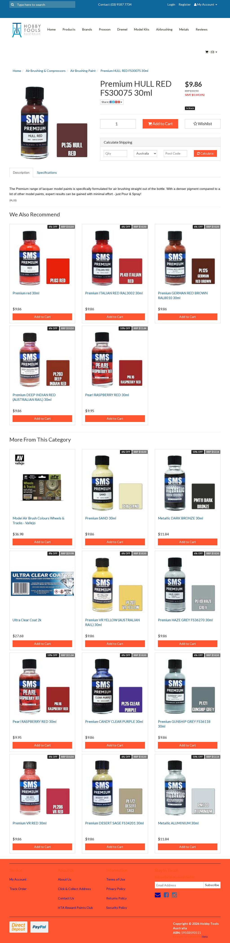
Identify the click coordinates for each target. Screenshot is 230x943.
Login (171, 4)
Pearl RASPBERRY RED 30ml (107, 395)
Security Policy (116, 908)
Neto (205, 936)
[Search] (12, 4)
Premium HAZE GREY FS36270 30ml (185, 620)
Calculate (207, 153)
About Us (64, 879)
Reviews (202, 29)
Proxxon (105, 29)
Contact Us (66, 898)
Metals (184, 29)
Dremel (122, 29)
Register (185, 4)
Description (21, 172)
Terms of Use (115, 879)
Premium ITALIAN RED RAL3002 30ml (114, 293)
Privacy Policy (115, 889)
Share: (106, 102)
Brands (87, 29)
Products (68, 29)
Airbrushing (164, 29)
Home (51, 29)
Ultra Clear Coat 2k (27, 620)
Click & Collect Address (74, 889)
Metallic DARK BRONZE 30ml (180, 518)
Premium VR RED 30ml (29, 823)
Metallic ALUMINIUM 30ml (178, 823)
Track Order (18, 889)
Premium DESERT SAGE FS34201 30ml (114, 823)
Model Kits (141, 29)
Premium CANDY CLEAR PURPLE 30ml (114, 721)
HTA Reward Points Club (75, 908)
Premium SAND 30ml (100, 518)
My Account (18, 879)
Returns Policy (116, 898)
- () (211, 52)
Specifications (47, 172)
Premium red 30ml (26, 293)
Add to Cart (162, 123)
